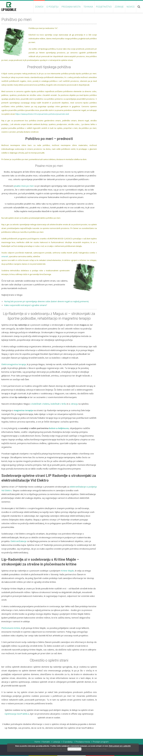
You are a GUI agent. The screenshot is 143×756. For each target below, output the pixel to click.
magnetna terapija (23, 410)
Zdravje (119, 6)
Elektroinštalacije (18, 541)
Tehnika (88, 6)
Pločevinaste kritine (10, 628)
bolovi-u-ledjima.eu (59, 428)
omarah (4, 256)
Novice (131, 6)
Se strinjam (74, 749)
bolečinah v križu (58, 403)
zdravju (74, 403)
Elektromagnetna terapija (13, 364)
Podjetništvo (104, 6)
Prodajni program (101, 741)
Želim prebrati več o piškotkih (120, 746)
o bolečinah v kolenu (40, 403)
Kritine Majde (67, 570)
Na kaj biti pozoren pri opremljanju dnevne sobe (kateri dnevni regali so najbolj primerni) (46, 301)
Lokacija (56, 741)
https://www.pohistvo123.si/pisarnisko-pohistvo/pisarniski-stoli (42, 114)
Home (37, 741)
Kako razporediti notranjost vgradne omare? (25, 305)
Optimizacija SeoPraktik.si (17, 713)
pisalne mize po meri (24, 185)
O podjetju (52, 6)
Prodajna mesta (71, 6)
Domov (39, 6)
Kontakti (46, 741)
